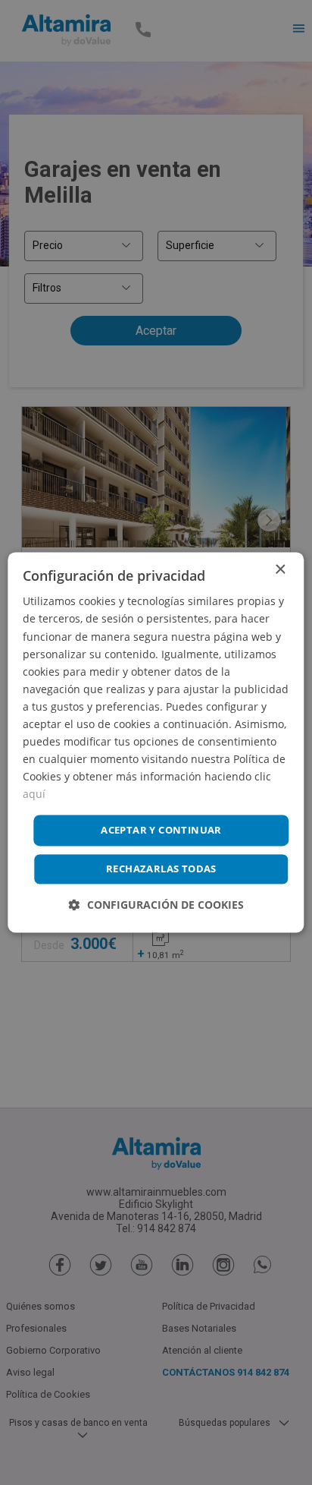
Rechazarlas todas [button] (161, 869)
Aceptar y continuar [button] (161, 830)
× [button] (279, 569)
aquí (34, 794)
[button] (156, 905)
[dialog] (156, 742)
